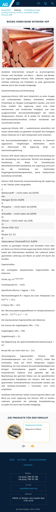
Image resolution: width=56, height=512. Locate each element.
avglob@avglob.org (28, 488)
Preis (12, 460)
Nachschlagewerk (37, 460)
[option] (28, 432)
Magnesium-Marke (33, 425)
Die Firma (21, 460)
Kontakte (28, 465)
